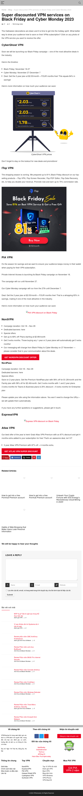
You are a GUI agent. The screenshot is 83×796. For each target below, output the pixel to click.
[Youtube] (46, 736)
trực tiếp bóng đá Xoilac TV (47, 787)
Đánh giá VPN (18, 617)
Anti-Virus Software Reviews (22, 651)
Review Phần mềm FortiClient (24, 682)
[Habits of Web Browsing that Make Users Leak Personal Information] (14, 509)
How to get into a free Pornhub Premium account (13, 496)
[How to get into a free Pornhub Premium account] (14, 477)
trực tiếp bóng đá (31, 787)
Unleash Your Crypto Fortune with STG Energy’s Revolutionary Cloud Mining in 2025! (68, 498)
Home (4, 9)
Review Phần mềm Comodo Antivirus (27, 670)
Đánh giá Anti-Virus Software (22, 640)
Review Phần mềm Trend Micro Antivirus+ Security (25, 705)
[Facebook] (36, 736)
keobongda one (7, 787)
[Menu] (2, 3)
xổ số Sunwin (19, 787)
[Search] (79, 3)
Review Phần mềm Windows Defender (27, 692)
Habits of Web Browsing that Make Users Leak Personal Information (14, 529)
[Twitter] (41, 736)
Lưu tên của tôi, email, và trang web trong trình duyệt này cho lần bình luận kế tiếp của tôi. (39, 590)
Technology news (18, 24)
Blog (10, 9)
